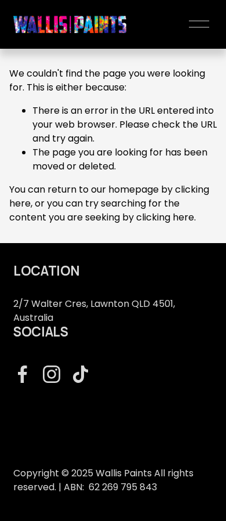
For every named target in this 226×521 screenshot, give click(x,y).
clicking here (165, 217)
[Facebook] (22, 374)
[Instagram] (51, 374)
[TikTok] (80, 374)
